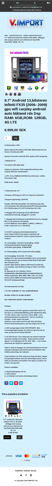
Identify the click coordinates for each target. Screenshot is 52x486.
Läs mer (7, 437)
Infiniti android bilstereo (32, 35)
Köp (15, 138)
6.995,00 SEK (13, 433)
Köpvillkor (19, 470)
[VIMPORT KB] (26, 23)
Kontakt (27, 470)
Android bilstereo (15, 35)
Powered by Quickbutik (26, 484)
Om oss (33, 470)
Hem (6, 35)
